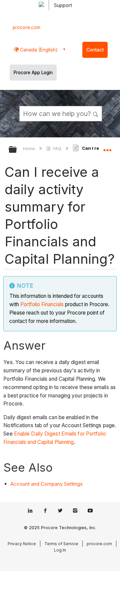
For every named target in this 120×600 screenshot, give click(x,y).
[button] (96, 113)
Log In (60, 550)
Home (29, 148)
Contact (95, 49)
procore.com (26, 27)
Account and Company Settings (46, 484)
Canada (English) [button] (38, 49)
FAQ (57, 148)
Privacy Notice (22, 543)
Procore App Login (33, 72)
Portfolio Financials (42, 304)
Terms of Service (61, 543)
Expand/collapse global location (107, 147)
